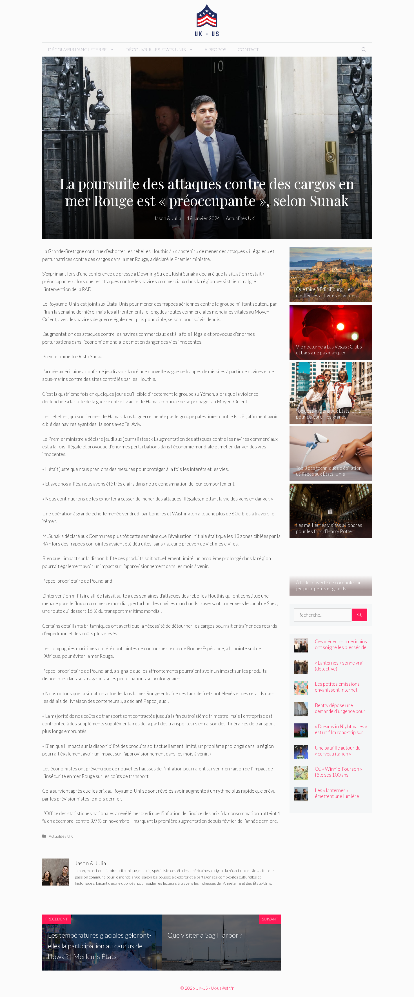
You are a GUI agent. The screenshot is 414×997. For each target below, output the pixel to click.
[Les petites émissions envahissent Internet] (301, 691)
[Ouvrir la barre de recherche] (364, 50)
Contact (248, 49)
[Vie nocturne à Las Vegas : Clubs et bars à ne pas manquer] (331, 356)
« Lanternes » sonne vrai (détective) (339, 666)
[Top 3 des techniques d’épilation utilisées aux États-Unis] (331, 477)
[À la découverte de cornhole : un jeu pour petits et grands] (331, 591)
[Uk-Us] (207, 20)
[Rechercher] (359, 615)
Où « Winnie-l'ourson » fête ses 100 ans (338, 772)
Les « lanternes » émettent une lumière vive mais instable (337, 796)
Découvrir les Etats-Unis (155, 49)
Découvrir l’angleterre (77, 49)
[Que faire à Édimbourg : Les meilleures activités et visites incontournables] (331, 298)
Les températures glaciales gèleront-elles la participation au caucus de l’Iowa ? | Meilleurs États (100, 946)
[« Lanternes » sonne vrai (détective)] (301, 670)
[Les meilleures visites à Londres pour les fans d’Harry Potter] (331, 534)
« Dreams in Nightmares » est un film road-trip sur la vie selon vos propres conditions (341, 735)
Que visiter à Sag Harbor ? (204, 935)
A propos (215, 49)
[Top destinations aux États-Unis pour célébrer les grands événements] (331, 420)
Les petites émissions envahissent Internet (337, 687)
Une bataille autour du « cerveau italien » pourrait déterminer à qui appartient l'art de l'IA (341, 756)
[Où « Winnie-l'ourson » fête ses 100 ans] (301, 776)
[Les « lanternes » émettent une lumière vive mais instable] (301, 797)
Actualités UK (61, 836)
